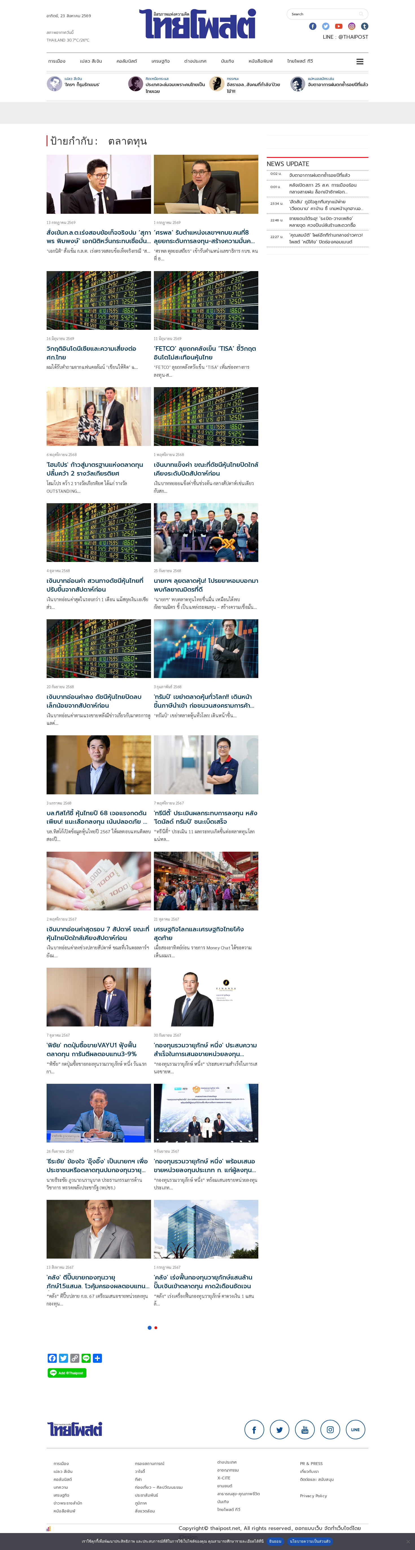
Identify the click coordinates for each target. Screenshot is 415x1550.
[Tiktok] (364, 26)
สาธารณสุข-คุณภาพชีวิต (238, 1494)
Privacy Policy (313, 1496)
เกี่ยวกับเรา (309, 1472)
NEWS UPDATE (288, 164)
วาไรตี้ (140, 1472)
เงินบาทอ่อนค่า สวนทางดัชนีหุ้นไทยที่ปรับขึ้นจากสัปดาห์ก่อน (95, 585)
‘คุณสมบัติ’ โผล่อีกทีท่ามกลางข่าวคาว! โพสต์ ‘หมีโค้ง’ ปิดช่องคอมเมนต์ (325, 238)
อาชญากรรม (228, 1470)
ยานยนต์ (224, 1486)
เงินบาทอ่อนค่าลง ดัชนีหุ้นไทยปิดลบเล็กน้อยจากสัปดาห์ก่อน (94, 701)
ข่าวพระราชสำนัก (68, 1503)
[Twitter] (325, 26)
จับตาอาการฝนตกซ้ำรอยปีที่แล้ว (338, 84)
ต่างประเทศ (195, 61)
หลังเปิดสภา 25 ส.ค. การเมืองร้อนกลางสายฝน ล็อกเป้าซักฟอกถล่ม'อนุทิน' (323, 188)
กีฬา (138, 1480)
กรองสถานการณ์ (150, 1464)
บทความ (61, 1487)
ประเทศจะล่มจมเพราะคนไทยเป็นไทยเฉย (175, 88)
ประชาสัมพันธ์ (146, 1495)
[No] (408, 1541)
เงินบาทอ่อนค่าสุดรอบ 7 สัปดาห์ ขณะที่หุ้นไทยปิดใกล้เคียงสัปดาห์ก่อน (98, 934)
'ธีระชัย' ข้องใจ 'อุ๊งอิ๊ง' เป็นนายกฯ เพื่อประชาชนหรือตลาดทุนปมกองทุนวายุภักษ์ (97, 1170)
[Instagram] (351, 26)
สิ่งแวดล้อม (145, 1511)
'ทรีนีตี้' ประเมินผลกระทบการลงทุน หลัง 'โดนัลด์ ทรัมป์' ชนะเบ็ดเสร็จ (205, 817)
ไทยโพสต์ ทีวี (300, 61)
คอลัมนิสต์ (127, 61)
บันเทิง (227, 61)
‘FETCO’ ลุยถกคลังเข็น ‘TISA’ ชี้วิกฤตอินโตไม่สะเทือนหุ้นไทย (205, 353)
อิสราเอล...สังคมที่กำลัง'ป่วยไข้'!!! (253, 88)
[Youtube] (338, 26)
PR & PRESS (311, 1464)
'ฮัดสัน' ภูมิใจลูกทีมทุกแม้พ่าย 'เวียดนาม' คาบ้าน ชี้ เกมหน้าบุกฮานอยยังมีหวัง (326, 205)
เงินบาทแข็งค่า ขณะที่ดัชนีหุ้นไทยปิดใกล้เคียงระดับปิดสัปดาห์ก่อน (206, 469)
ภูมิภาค (141, 1503)
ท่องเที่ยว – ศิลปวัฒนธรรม (159, 1487)
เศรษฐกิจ (161, 61)
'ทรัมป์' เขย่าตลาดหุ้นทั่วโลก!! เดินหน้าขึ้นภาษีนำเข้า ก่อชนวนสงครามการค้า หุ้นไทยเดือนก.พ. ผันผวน (203, 705)
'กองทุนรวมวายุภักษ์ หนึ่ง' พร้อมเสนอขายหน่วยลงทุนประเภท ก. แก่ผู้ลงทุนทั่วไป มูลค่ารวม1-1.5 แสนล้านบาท (204, 1170)
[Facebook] (312, 26)
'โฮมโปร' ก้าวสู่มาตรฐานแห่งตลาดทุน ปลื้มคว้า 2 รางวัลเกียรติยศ (95, 469)
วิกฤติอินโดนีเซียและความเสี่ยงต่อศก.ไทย (91, 353)
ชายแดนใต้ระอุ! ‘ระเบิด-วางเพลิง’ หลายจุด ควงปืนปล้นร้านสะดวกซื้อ (322, 222)
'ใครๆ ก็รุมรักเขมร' (82, 84)
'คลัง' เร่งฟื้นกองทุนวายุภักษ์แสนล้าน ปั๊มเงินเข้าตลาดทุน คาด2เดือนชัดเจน (203, 1282)
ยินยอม (275, 1541)
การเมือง (56, 61)
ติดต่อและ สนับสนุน (317, 1480)
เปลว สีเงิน (91, 61)
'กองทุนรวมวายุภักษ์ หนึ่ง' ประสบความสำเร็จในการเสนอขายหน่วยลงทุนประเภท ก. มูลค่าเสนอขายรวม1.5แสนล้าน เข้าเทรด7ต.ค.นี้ (205, 1058)
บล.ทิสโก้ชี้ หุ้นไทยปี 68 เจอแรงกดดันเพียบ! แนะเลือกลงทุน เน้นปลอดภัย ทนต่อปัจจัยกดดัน (99, 821)
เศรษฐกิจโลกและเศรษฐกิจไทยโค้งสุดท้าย (199, 934)
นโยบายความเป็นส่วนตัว (310, 1541)
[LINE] (355, 1429)
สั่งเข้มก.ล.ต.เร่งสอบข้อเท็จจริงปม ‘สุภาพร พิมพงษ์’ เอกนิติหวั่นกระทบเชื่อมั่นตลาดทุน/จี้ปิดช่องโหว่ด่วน (99, 241)
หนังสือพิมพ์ (261, 61)
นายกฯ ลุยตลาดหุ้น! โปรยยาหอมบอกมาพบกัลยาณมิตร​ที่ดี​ (206, 585)
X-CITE (223, 1478)
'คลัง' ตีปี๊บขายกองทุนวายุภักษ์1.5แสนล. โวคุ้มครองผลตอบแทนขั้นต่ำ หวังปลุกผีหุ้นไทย (96, 1286)
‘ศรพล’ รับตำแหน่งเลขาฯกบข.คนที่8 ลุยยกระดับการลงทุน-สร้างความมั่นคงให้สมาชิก (204, 241)
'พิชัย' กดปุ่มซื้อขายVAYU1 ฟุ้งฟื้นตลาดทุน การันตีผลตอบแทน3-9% (92, 1050)
